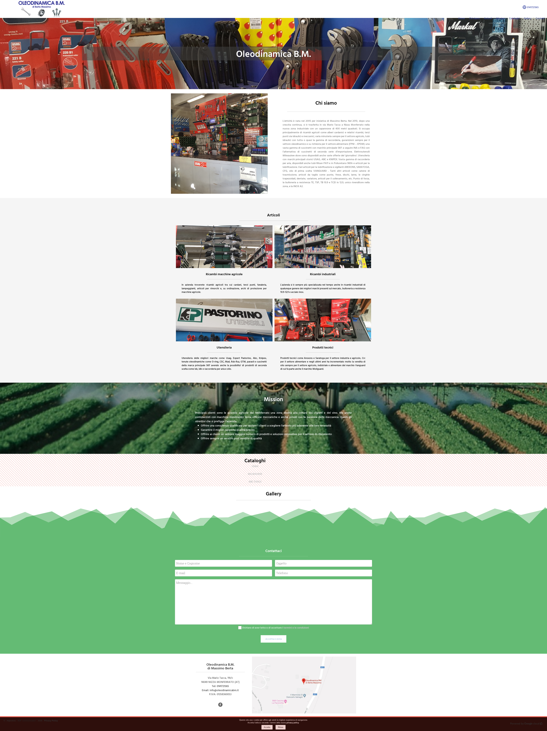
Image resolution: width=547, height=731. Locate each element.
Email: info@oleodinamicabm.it (220, 690)
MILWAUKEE (255, 474)
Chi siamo (474, 18)
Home (461, 18)
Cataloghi (514, 18)
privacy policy (292, 723)
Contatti (540, 18)
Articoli (488, 18)
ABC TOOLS (255, 481)
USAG (255, 466)
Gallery (527, 18)
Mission (500, 18)
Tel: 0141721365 (220, 686)
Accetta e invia (273, 638)
